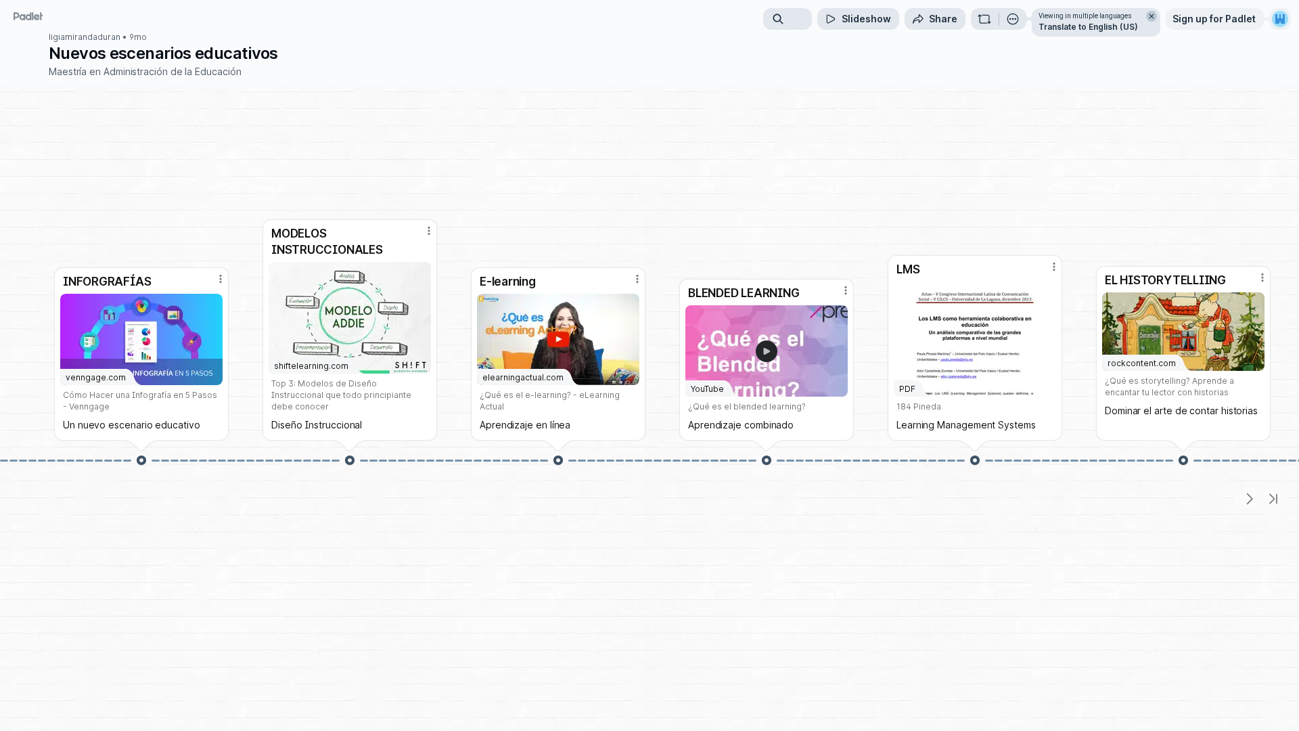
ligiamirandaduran (84, 37)
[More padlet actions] (1012, 19)
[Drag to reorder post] (141, 460)
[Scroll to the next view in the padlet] (1249, 499)
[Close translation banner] (1151, 16)
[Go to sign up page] (1280, 19)
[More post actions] (220, 279)
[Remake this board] (984, 19)
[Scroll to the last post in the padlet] (1273, 499)
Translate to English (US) (1088, 27)
